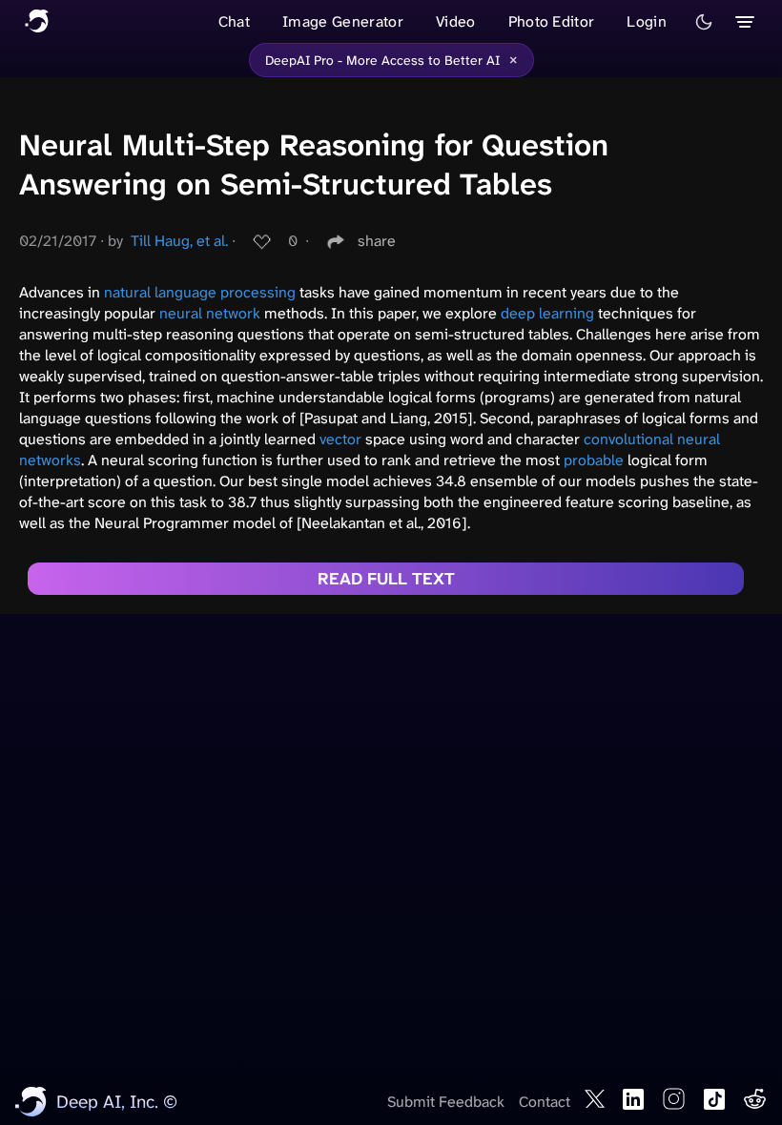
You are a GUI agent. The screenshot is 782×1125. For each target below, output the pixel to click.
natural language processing (200, 292)
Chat (234, 21)
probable (594, 460)
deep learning (547, 313)
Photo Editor (551, 21)
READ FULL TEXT (386, 578)
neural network (209, 313)
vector (340, 439)
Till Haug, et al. (179, 241)
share (377, 241)
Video (456, 21)
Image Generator (342, 21)
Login (647, 21)
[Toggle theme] (704, 22)
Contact (544, 1102)
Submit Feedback (445, 1102)
